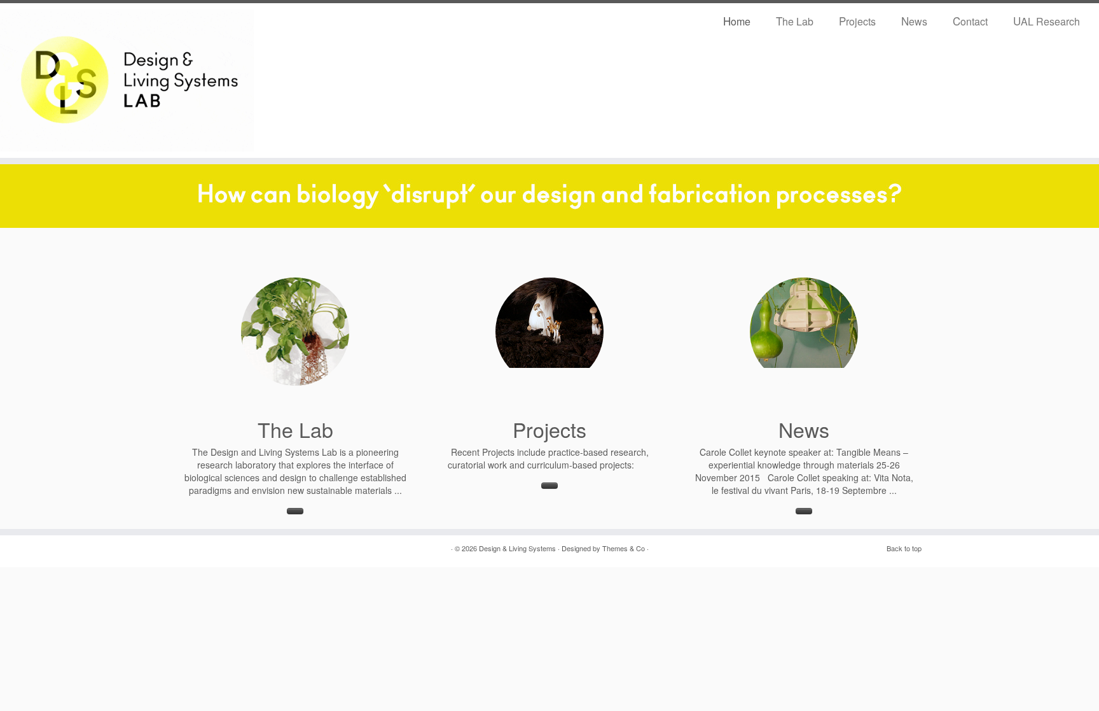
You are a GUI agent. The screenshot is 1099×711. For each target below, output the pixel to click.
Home (736, 21)
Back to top (904, 548)
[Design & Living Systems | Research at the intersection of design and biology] (127, 80)
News (914, 21)
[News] (804, 331)
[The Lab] (295, 331)
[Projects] (549, 331)
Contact (970, 21)
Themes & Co (623, 548)
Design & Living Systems (517, 548)
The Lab (794, 21)
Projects (857, 21)
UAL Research (1046, 21)
